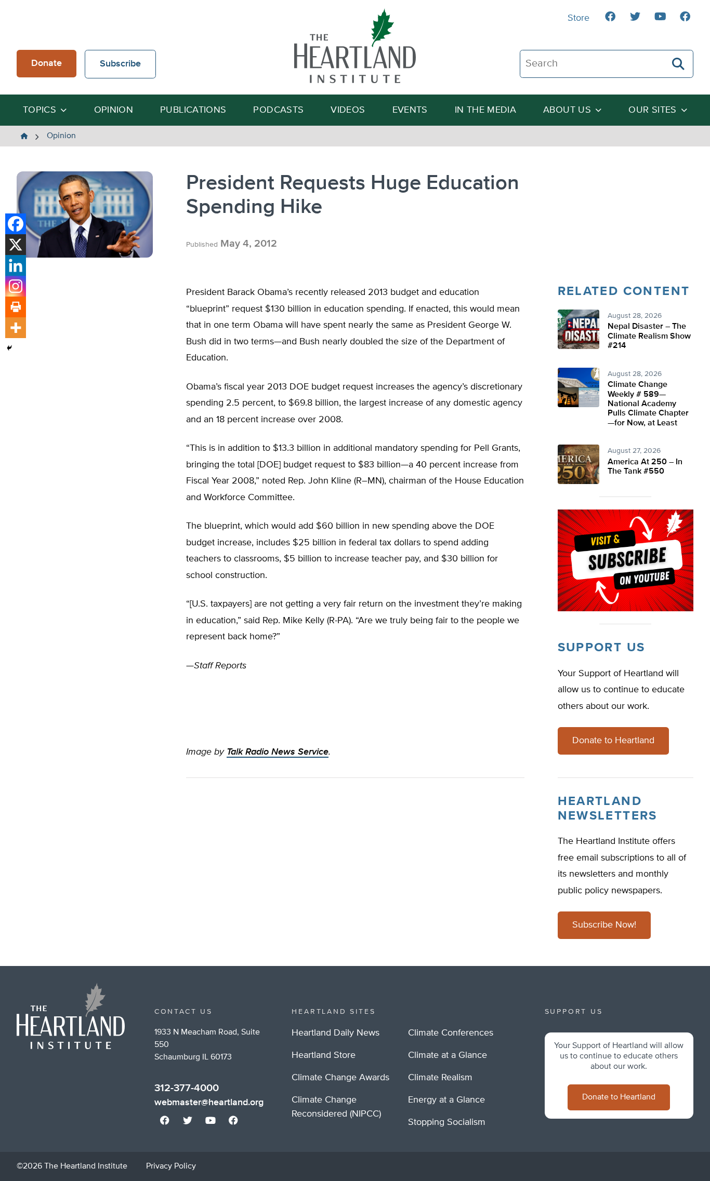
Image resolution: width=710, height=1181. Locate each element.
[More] (15, 327)
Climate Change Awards (340, 1077)
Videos (348, 110)
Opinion (114, 110)
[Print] (15, 307)
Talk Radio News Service (277, 752)
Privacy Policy (171, 1166)
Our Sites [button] (652, 110)
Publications (193, 110)
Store (578, 18)
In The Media (485, 110)
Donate (46, 63)
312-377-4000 (186, 1088)
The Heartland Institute (355, 45)
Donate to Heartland (613, 740)
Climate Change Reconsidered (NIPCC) (336, 1107)
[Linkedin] (15, 265)
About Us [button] (567, 110)
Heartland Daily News (335, 1033)
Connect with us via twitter (635, 16)
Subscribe (120, 64)
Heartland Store (324, 1055)
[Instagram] (15, 286)
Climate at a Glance (447, 1055)
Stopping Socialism (446, 1122)
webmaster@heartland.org (209, 1102)
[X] (15, 244)
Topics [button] (39, 110)
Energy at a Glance (446, 1100)
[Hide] (9, 348)
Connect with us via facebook (610, 16)
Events (410, 110)
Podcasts (278, 110)
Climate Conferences (450, 1033)
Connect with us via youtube (660, 16)
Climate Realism (440, 1077)
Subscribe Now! (604, 925)
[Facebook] (15, 223)
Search (679, 63)
